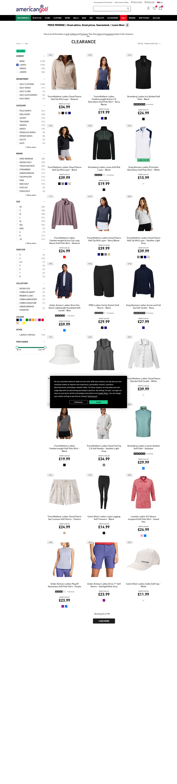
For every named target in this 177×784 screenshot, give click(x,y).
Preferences (78, 402)
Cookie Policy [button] (103, 393)
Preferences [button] (92, 396)
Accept (98, 402)
